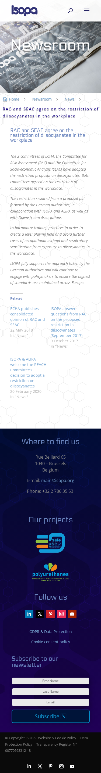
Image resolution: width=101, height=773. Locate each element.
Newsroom (42, 99)
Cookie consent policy (50, 641)
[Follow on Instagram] (61, 614)
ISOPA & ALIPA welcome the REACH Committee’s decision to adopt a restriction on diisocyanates (28, 373)
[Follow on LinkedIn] (29, 614)
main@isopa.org (57, 480)
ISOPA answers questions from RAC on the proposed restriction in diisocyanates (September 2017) (68, 322)
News (70, 99)
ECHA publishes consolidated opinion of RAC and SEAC (27, 316)
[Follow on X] (40, 614)
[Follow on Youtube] (72, 614)
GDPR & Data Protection (50, 631)
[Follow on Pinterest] (50, 614)
